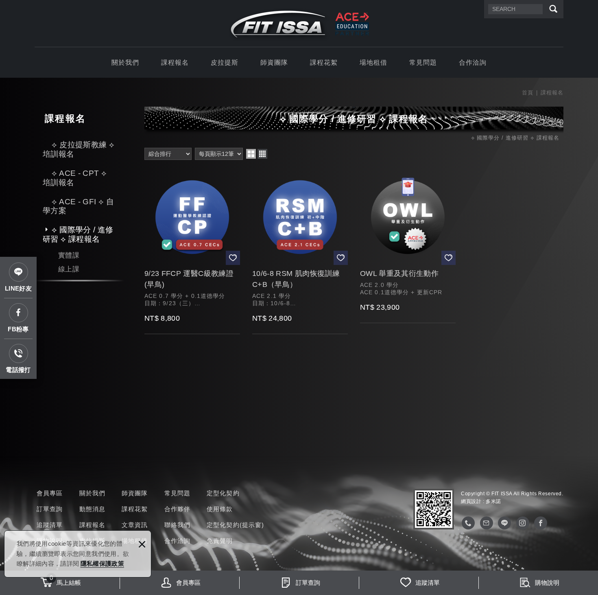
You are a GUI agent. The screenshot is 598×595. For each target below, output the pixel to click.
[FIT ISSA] (299, 24)
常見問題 (423, 62)
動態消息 (92, 508)
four (262, 154)
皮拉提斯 (225, 62)
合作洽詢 (473, 62)
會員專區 (50, 493)
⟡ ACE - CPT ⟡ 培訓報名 (75, 178)
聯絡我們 (177, 524)
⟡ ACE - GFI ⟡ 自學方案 (78, 206)
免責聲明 (220, 540)
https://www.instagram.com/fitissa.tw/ (522, 522)
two (251, 154)
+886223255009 (468, 522)
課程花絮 (324, 62)
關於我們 (125, 62)
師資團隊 (274, 62)
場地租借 (374, 62)
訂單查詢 (50, 508)
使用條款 (220, 508)
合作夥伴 (177, 508)
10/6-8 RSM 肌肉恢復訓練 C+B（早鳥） (300, 251)
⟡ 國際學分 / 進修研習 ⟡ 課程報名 (78, 234)
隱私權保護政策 (102, 563)
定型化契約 (223, 493)
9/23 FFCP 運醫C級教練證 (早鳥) (192, 251)
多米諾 (493, 501)
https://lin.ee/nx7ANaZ (504, 522)
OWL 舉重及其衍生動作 (408, 245)
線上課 (68, 269)
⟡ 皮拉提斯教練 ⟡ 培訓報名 (78, 149)
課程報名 (175, 62)
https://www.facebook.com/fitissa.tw (540, 522)
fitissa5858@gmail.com (486, 522)
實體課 (68, 255)
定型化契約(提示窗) (235, 524)
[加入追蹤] (233, 258)
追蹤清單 (50, 524)
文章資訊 (135, 524)
